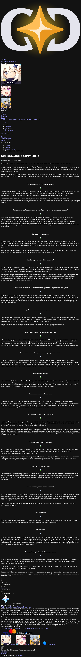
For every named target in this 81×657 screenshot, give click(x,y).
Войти (3, 140)
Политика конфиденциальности (11, 628)
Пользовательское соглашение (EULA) (36, 628)
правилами (19, 655)
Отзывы (3, 119)
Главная (7, 145)
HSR (8, 133)
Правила (37, 119)
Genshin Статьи (10, 149)
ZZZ (11, 133)
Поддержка (21, 119)
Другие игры (51, 644)
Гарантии (13, 119)
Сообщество (29, 119)
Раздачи (3, 136)
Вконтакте (4, 653)
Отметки (4, 138)
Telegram (4, 652)
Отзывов (4, 588)
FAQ (8, 119)
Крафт (3, 118)
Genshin (3, 133)
